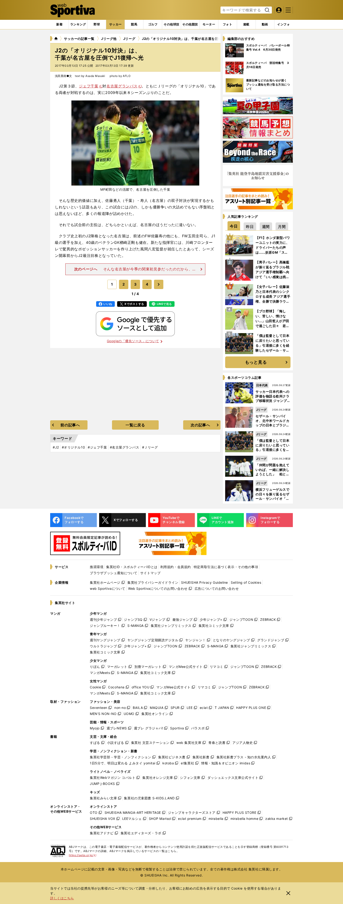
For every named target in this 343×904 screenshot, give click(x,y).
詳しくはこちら (62, 898)
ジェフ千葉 (88, 86)
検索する (266, 10)
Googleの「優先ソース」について (133, 341)
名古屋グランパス (121, 86)
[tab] (97, 24)
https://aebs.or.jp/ (83, 855)
